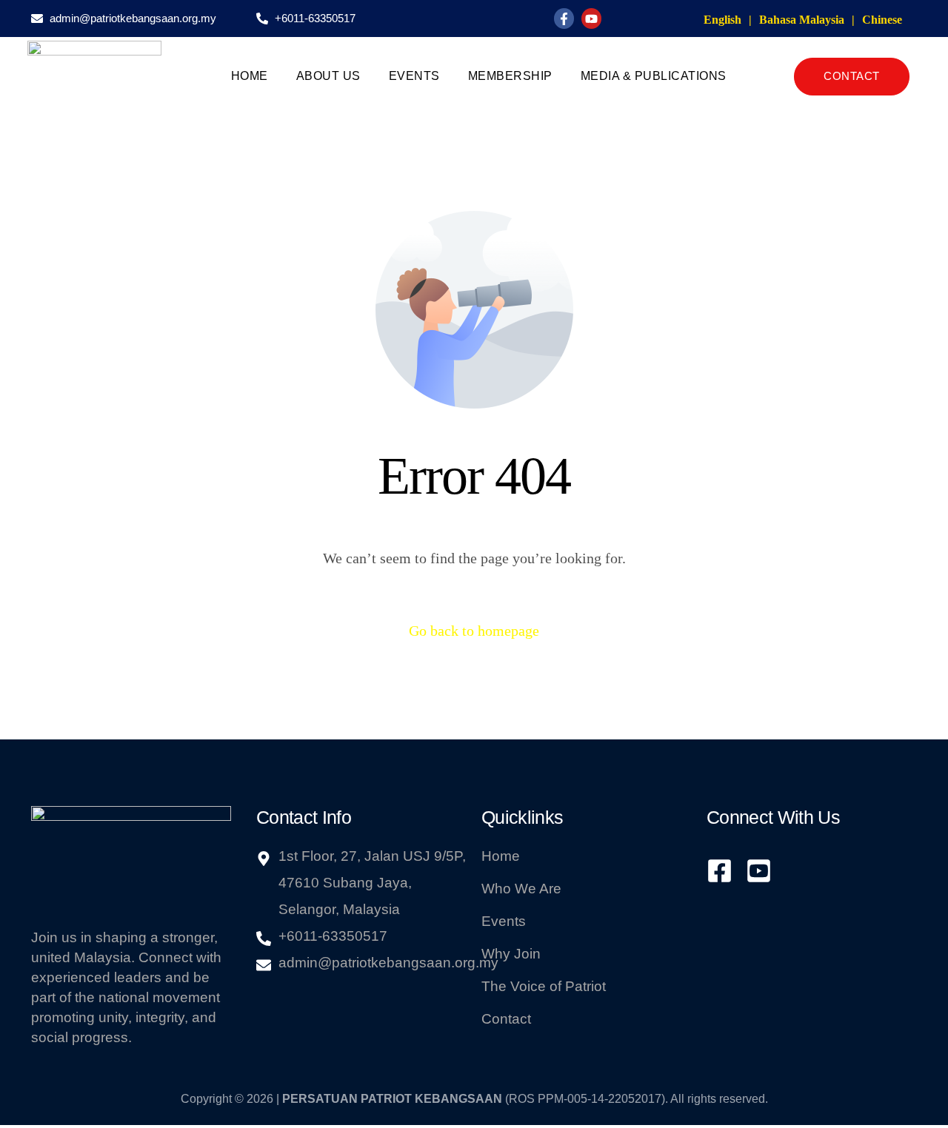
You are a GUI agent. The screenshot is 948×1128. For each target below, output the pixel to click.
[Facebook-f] (564, 18)
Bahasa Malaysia (801, 19)
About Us (328, 76)
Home (249, 76)
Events (414, 76)
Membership (510, 76)
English (722, 19)
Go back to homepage (474, 630)
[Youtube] (591, 18)
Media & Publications (654, 76)
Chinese (882, 19)
